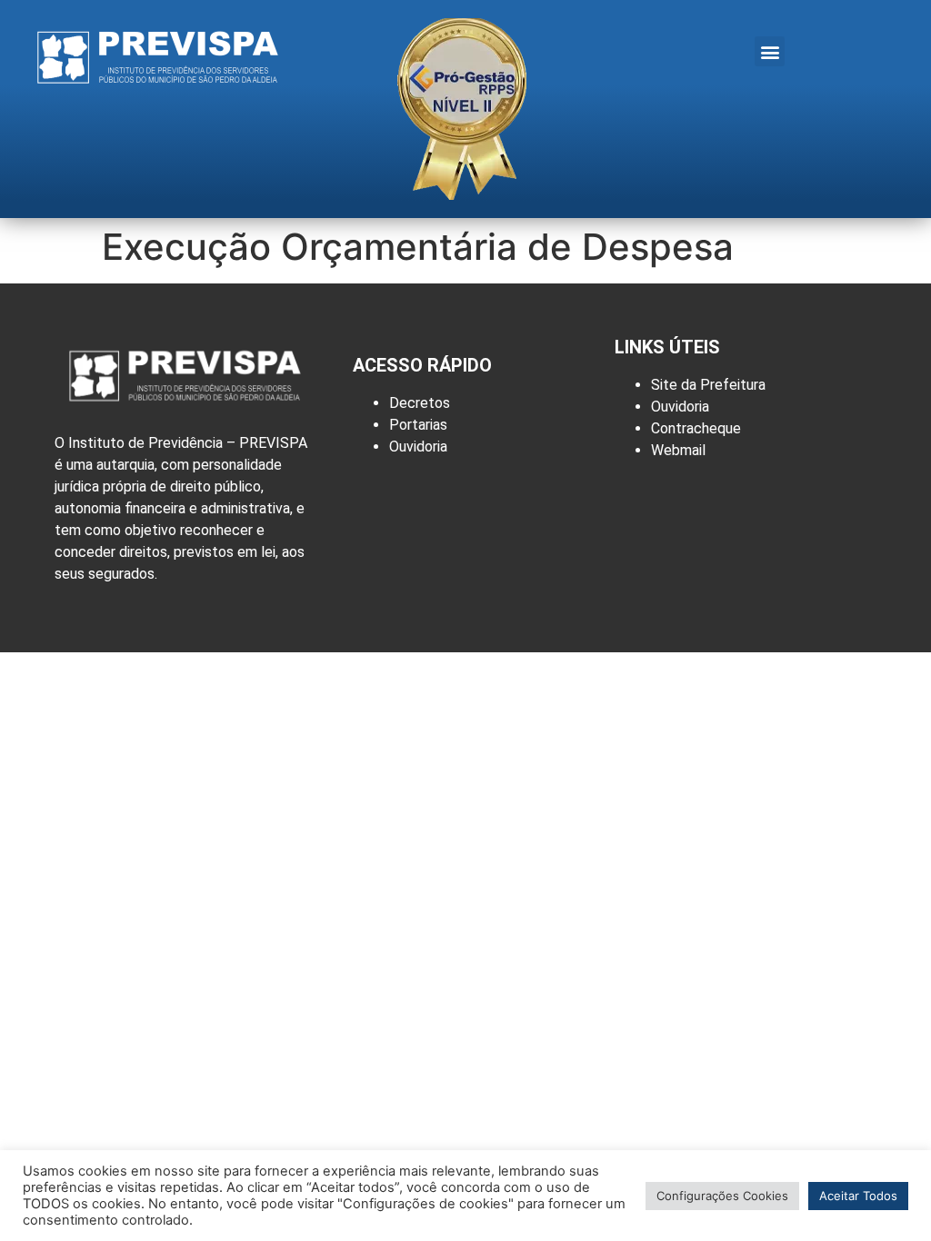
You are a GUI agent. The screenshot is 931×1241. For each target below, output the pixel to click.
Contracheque (696, 428)
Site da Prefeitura (708, 384)
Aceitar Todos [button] (858, 1195)
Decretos (419, 403)
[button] (770, 51)
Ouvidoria (418, 446)
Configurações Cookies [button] (722, 1195)
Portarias (418, 424)
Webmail (678, 450)
